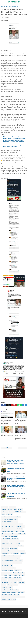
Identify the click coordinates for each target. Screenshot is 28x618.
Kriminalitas (22, 553)
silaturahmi (4, 580)
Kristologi (4, 555)
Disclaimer (23, 611)
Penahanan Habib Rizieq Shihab (8, 567)
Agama (13, 507)
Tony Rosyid (16, 594)
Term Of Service (17, 611)
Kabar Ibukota (20, 545)
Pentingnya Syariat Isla (7, 572)
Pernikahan (4, 575)
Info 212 (12, 543)
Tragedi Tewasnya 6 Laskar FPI (17, 597)
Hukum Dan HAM (19, 541)
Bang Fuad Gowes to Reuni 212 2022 (9, 521)
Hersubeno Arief (15, 538)
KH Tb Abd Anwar (15, 553)
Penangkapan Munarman (7, 570)
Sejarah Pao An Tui (17, 577)
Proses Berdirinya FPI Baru (18, 575)
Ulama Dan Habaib (12, 599)
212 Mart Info (5, 507)
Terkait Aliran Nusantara (7, 587)
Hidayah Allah (5, 541)
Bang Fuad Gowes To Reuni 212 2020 (10, 519)
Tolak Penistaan (21, 592)
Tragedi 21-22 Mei (5, 597)
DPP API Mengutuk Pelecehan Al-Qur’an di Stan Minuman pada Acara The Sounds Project (16, 470)
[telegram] (24, 405)
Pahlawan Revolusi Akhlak (7, 560)
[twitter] (8, 405)
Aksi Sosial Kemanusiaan (7, 509)
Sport (11, 582)
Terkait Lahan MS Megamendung (9, 592)
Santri (10, 577)
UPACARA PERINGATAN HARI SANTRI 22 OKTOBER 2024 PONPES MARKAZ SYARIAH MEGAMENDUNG (16, 495)
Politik (9, 575)
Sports (15, 582)
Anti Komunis (4, 511)
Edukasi (16, 531)
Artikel (3, 514)
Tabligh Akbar (21, 582)
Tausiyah (4, 584)
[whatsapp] (19, 405)
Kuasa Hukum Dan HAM (13, 555)
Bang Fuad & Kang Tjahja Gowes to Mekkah (11, 516)
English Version (13, 533)
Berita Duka (4, 526)
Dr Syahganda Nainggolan (7, 531)
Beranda (4, 611)
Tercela (15, 584)
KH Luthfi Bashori (5, 553)
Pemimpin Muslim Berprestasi (15, 563)
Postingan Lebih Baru (6, 447)
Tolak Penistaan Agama (7, 594)
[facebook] (3, 405)
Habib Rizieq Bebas (13, 536)
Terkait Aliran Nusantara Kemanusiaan (10, 589)
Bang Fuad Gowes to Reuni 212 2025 (9, 524)
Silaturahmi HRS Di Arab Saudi (14, 580)
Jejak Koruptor (12, 545)
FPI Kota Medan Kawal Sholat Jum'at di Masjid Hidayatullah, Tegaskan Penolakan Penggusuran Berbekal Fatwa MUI (13, 142)
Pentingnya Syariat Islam (18, 572)
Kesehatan (22, 550)
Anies (15, 509)
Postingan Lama (22, 447)
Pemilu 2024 (4, 563)
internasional (4, 545)
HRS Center (12, 541)
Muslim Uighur (16, 558)
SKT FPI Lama (5, 582)
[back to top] (25, 615)
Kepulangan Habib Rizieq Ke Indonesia (10, 550)
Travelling (4, 599)
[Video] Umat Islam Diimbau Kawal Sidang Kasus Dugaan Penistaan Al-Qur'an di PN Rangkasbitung (16, 478)
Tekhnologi (9, 584)
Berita (20, 524)
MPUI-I (10, 558)
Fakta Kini (16, 616)
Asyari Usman (9, 514)
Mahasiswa (4, 558)
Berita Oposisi (11, 526)
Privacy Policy (10, 611)
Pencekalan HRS (17, 570)
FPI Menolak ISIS (21, 533)
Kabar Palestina (5, 548)
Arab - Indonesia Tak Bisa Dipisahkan (17, 511)
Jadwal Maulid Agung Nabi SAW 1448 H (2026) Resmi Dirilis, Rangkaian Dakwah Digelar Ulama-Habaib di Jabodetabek (15, 462)
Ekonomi (22, 531)
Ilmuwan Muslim (5, 543)
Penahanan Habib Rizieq (7, 565)
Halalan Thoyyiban (6, 538)
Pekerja (20, 560)
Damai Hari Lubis (18, 528)
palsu (16, 560)
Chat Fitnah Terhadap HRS (7, 528)
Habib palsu (4, 536)
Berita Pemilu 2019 (20, 526)
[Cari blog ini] (26, 2)
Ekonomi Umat (5, 533)
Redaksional (4, 577)
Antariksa (20, 509)
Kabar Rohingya (13, 548)
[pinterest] (14, 405)
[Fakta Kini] (14, 2)
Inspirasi (18, 543)
